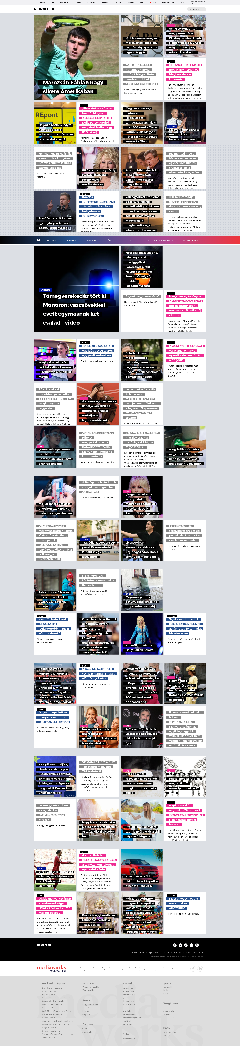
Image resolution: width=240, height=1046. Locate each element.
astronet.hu (128, 988)
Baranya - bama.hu (50, 991)
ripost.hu (167, 983)
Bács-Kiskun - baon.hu (52, 988)
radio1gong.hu (169, 1032)
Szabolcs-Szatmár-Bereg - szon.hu (57, 1034)
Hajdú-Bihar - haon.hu (52, 1014)
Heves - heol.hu (49, 1018)
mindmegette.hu (130, 1008)
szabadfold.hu (88, 1008)
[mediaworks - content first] (51, 968)
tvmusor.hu (127, 1024)
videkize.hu (128, 1021)
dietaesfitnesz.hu (130, 1014)
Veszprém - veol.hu (90, 987)
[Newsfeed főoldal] (44, 945)
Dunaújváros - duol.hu (52, 1004)
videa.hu (167, 1014)
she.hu (166, 993)
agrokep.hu (87, 1032)
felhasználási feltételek (160, 953)
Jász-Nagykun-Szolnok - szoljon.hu (57, 1021)
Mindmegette (65, 2)
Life (52, 2)
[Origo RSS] (197, 945)
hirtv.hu (85, 1011)
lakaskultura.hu (129, 994)
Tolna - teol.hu (48, 1037)
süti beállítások (176, 953)
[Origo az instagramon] (186, 945)
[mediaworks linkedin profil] (200, 969)
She (141, 2)
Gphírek (131, 2)
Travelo (118, 2)
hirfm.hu (166, 1035)
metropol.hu (168, 987)
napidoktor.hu (129, 1004)
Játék (183, 2)
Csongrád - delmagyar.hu (53, 1001)
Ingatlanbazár (168, 2)
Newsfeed (91, 2)
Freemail (105, 2)
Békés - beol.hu (49, 994)
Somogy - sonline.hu (51, 1031)
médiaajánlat (198, 953)
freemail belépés (196, 9)
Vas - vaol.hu (88, 983)
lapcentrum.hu (169, 1018)
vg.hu (84, 1029)
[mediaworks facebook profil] (193, 969)
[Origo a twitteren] (180, 945)
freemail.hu (168, 1008)
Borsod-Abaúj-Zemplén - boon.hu (57, 998)
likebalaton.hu (129, 1001)
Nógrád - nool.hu (49, 1028)
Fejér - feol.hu (48, 1008)
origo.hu (86, 1014)
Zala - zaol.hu (88, 990)
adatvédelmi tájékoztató (141, 953)
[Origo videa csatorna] (191, 945)
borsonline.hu (129, 1039)
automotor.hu (128, 991)
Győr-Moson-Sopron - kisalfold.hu (57, 1011)
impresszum (187, 953)
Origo (42, 2)
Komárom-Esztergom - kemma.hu (57, 1024)
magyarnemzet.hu (90, 1004)
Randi (154, 2)
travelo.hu (127, 1011)
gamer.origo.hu (129, 998)
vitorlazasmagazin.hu (132, 1018)
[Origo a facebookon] (175, 945)
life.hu (165, 990)
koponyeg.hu (168, 1011)
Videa (79, 2)
